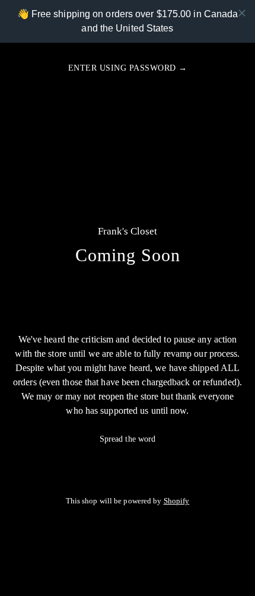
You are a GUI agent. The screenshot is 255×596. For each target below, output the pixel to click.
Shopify (177, 501)
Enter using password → (127, 68)
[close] (242, 13)
